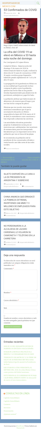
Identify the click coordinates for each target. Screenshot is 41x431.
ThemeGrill (20, 428)
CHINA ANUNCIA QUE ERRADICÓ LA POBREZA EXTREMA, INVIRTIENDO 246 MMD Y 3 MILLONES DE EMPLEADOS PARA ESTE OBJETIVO (20, 203)
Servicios (7, 408)
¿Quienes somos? (10, 414)
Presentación (8, 411)
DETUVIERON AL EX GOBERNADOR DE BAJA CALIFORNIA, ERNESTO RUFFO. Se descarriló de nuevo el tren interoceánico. (20, 377)
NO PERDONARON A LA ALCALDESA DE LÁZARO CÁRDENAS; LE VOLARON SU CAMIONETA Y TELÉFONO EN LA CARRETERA (19, 232)
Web (5, 308)
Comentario (9, 269)
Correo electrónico (11, 300)
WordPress (20, 426)
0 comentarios (29, 186)
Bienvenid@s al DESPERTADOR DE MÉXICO (8, 160)
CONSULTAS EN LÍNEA (18, 393)
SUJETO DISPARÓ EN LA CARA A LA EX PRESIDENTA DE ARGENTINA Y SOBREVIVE (19, 177)
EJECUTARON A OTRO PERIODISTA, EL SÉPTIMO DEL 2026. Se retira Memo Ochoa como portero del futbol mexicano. (19, 370)
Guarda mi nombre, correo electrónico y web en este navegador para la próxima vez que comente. (20, 320)
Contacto (7, 404)
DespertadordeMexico (11, 15)
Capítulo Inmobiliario (12, 398)
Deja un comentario (12, 148)
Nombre (7, 292)
